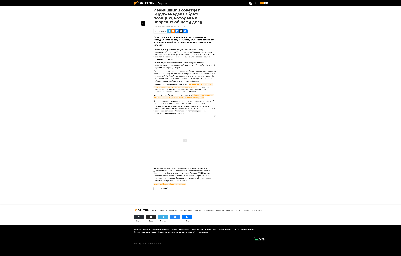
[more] (143, 23)
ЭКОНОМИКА (209, 210)
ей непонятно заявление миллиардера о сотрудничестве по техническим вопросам (184, 96)
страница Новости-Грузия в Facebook (170, 184)
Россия (246, 210)
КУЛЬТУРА (229, 210)
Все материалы (186, 210)
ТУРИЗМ (238, 210)
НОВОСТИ (164, 189)
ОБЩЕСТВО (220, 210)
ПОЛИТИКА (198, 210)
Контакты (146, 229)
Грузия (156, 189)
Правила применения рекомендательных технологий (176, 232)
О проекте (137, 229)
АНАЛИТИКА (173, 210)
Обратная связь (202, 232)
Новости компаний (225, 229)
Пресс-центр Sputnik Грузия (201, 229)
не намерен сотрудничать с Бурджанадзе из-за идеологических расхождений (183, 85)
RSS (214, 229)
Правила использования (160, 229)
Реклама (174, 229)
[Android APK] (260, 239)
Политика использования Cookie (145, 232)
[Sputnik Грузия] (145, 6)
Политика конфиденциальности (244, 229)
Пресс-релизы (184, 229)
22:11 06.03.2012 (159, 27)
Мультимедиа (256, 210)
